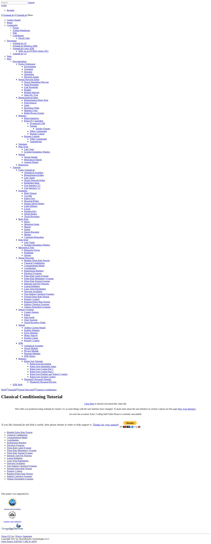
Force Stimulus (31, 333)
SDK (20, 343)
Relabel (27, 90)
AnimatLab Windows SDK (25, 46)
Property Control (31, 299)
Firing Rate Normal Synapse (37, 281)
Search (31, 2)
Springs (27, 255)
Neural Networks (26, 258)
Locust (27, 209)
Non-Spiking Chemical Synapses (39, 294)
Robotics (22, 115)
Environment (30, 66)
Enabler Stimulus (32, 330)
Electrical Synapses (33, 273)
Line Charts (29, 177)
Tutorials (17, 167)
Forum (16, 28)
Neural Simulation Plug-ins (36, 82)
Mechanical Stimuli (33, 159)
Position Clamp (31, 338)
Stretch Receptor (31, 232)
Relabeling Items (31, 183)
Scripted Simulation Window (37, 152)
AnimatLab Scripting (33, 172)
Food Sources (30, 103)
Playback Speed (31, 77)
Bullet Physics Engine (34, 113)
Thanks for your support (105, 424)
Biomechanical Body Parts (36, 100)
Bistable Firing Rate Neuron (37, 260)
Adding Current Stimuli (35, 327)
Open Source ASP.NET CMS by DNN (19, 541)
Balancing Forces (32, 250)
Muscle (27, 227)
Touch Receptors (31, 216)
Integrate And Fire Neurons (36, 283)
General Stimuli (31, 162)
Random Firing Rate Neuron (37, 302)
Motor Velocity (31, 335)
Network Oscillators (33, 291)
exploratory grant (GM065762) (12, 521)
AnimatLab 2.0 (19, 43)
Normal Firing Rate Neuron (36, 296)
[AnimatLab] (7, 15)
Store (9, 56)
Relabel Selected (31, 92)
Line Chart (29, 149)
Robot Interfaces (31, 118)
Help (9, 59)
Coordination (30, 268)
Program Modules (32, 353)
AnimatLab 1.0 (19, 53)
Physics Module (31, 351)
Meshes (27, 234)
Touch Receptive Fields (35, 322)
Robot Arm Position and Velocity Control (48, 374)
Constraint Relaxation (34, 237)
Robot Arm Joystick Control (42, 377)
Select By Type (31, 95)
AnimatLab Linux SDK (23, 48)
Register (10, 10)
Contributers (18, 35)
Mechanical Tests (26, 247)
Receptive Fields (31, 108)
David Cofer (24, 38)
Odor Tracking (30, 320)
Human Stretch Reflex (34, 203)
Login (4, 5)
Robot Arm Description (40, 364)
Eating (27, 315)
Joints (26, 105)
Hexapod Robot (31, 201)
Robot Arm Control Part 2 (41, 371)
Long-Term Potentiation (35, 289)
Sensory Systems (26, 309)
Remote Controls (31, 136)
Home (9, 22)
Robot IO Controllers (33, 121)
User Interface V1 (32, 188)
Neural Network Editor (28, 79)
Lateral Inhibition (32, 286)
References (23, 165)
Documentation (20, 61)
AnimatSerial (36, 141)
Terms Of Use (7, 536)
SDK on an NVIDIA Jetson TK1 (33, 51)
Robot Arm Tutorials (33, 361)
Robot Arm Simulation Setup (43, 366)
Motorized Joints (31, 224)
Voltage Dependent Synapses (37, 307)
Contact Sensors (31, 312)
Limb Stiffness (30, 206)
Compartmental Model (34, 265)
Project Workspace (26, 64)
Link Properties (31, 87)
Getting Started (14, 20)
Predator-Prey (30, 211)
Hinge (27, 221)
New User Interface (187, 409)
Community (12, 25)
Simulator (22, 144)
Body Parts (23, 219)
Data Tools (23, 146)
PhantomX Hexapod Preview (43, 382)
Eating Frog (29, 198)
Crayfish (28, 196)
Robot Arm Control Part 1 (41, 369)
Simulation (29, 74)
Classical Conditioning (34, 263)
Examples (22, 190)
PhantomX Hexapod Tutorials (37, 379)
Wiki (15, 33)
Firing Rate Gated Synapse (36, 276)
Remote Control (37, 134)
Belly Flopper (30, 193)
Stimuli (21, 154)
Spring (27, 229)
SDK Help (17, 384)
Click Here (89, 404)
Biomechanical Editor (28, 97)
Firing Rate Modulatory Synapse (39, 278)
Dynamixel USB (37, 123)
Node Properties (31, 84)
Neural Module (31, 348)
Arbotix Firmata (43, 128)
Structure (28, 72)
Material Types (31, 110)
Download (12, 40)
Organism (28, 69)
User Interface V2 (32, 185)
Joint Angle (29, 317)
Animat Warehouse (21, 30)
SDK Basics (29, 356)
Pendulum (28, 252)
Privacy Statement (24, 536)
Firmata (33, 126)
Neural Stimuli (30, 157)
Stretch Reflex (30, 214)
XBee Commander (38, 131)
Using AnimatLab (26, 170)
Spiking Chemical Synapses (36, 304)
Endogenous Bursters (33, 271)
